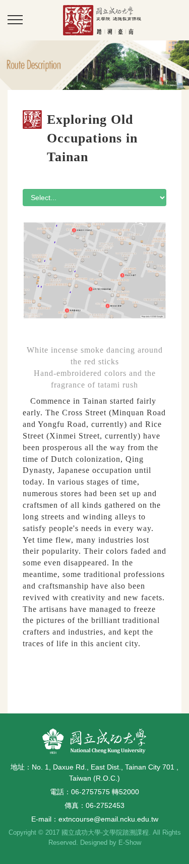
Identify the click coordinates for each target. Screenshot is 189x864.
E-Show (129, 842)
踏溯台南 (102, 20)
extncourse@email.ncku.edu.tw (108, 819)
